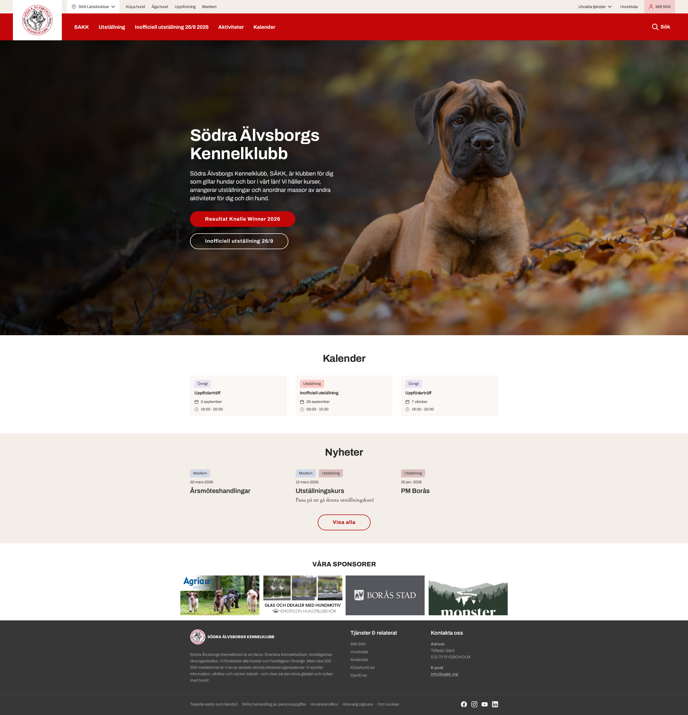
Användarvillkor (324, 704)
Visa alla (344, 522)
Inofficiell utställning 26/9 (239, 241)
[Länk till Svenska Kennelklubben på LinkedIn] (495, 704)
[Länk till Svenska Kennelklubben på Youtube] (484, 704)
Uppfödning (185, 7)
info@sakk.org (444, 674)
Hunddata (629, 7)
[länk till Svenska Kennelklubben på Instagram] (474, 704)
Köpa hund (135, 7)
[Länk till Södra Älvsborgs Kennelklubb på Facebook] (464, 704)
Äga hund (160, 7)
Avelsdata (359, 659)
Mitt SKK (358, 644)
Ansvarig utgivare (358, 704)
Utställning (112, 27)
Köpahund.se (362, 667)
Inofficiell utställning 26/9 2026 (172, 27)
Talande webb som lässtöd (214, 704)
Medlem (209, 7)
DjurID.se (358, 675)
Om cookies (388, 704)
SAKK (81, 27)
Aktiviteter (231, 27)
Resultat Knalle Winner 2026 (242, 219)
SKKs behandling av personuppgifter (274, 704)
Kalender (264, 27)
